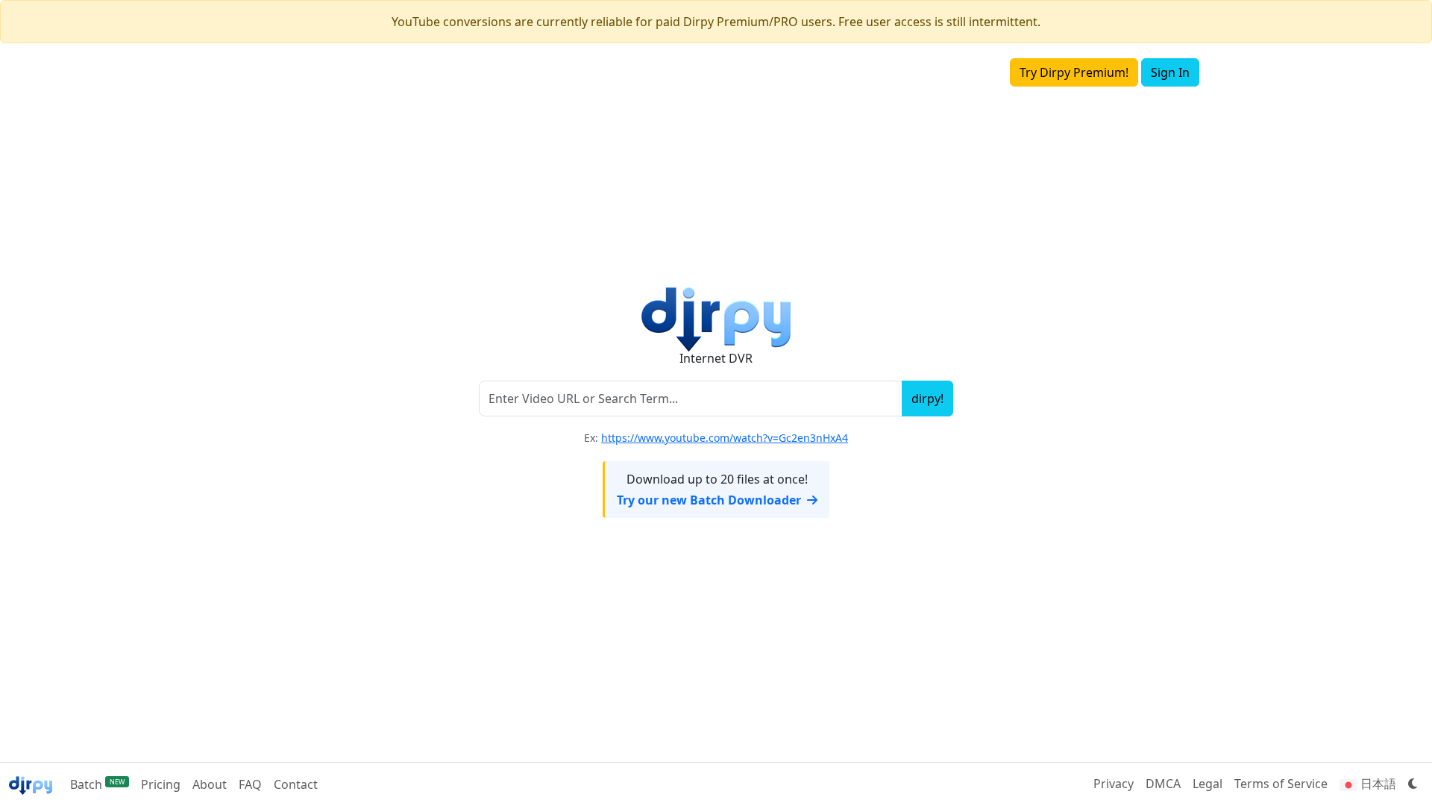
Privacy (1113, 783)
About (209, 784)
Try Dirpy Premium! (1074, 72)
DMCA (1163, 783)
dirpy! (927, 398)
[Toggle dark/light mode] (1412, 784)
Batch (97, 784)
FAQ (250, 784)
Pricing (160, 784)
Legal (1207, 783)
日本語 (1376, 783)
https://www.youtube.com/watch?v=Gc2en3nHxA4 (724, 438)
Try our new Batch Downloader (709, 500)
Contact (296, 784)
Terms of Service (1281, 783)
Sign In (1170, 72)
